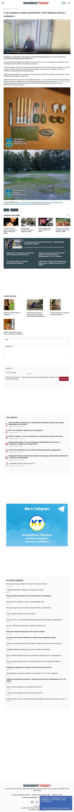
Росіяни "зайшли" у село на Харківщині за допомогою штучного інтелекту (36, 436)
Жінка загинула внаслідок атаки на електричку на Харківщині (28, 596)
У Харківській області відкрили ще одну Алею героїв (25, 590)
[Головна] (36, 3)
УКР (35, 806)
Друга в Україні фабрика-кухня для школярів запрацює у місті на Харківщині (33, 655)
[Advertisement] (37, 281)
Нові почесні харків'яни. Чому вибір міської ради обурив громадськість (35, 450)
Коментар (8, 346)
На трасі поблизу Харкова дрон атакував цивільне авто (26, 626)
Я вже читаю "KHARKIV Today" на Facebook (56, 808)
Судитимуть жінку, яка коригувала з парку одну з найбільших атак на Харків (52, 263)
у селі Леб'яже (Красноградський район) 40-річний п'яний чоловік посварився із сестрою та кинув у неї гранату (33, 203)
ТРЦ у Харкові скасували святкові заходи (20, 614)
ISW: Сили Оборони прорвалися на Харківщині (26, 430)
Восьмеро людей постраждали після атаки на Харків (25, 631)
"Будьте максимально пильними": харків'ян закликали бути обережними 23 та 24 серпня (51, 254)
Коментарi (64, 378)
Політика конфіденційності (30, 797)
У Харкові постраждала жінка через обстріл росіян (24, 693)
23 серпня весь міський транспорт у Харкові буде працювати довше (44, 243)
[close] (70, 798)
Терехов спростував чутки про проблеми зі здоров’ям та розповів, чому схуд (33, 643)
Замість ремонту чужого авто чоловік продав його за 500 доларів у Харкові (33, 661)
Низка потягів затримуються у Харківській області (24, 687)
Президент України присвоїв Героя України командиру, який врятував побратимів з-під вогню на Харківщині (38, 456)
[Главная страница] (37, 785)
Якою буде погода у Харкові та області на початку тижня (26, 584)
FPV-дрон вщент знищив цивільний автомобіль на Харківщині (28, 608)
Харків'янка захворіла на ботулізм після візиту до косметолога (20, 254)
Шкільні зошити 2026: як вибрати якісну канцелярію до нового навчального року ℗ (36, 699)
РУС (64, 3)
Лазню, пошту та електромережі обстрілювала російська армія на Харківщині (34, 620)
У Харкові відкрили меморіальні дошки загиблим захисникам (28, 649)
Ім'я (6, 339)
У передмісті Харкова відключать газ (22, 463)
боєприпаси (14, 210)
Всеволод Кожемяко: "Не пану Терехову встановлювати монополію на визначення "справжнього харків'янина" (34, 443)
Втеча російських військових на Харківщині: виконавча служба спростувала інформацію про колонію (36, 423)
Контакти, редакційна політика (21, 795)
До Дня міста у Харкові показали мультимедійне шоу (25, 602)
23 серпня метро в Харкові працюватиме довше (17, 262)
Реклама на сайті (57, 795)
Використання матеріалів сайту (41, 795)
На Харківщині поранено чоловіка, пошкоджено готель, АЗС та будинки (32, 673)
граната (6, 210)
